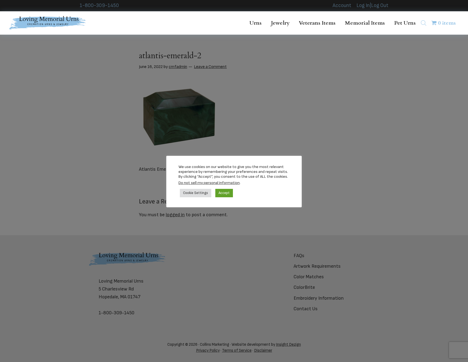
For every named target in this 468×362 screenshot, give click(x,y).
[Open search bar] (423, 23)
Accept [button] (224, 193)
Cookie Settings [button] (195, 193)
